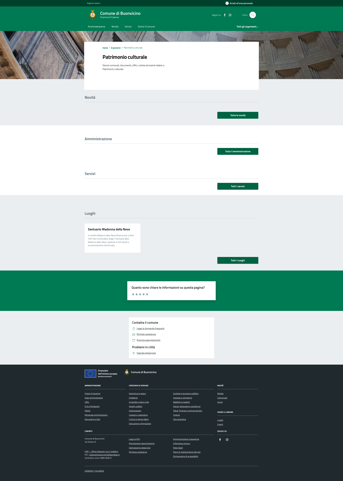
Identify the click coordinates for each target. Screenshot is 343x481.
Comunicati (222, 397)
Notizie (220, 393)
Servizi (128, 26)
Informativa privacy (181, 443)
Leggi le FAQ (134, 439)
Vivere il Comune (146, 26)
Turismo (176, 415)
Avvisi (220, 402)
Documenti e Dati (92, 419)
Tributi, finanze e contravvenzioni (187, 410)
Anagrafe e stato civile (139, 402)
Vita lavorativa (179, 419)
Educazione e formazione (140, 423)
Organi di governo (92, 393)
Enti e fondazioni (92, 406)
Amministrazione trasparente (186, 439)
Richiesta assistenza (138, 452)
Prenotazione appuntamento (141, 443)
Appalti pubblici (135, 406)
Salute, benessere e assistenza (186, 406)
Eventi (220, 424)
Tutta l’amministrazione (237, 151)
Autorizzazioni (135, 410)
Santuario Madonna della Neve (109, 229)
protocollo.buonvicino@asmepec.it (104, 454)
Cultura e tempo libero (139, 419)
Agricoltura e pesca (137, 393)
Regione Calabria (93, 3)
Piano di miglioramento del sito (186, 452)
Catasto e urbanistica (138, 415)
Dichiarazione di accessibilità (185, 456)
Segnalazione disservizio (139, 447)
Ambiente (133, 397)
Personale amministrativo (96, 415)
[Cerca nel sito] (252, 15)
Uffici (87, 402)
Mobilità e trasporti (181, 402)
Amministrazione (96, 26)
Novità (115, 26)
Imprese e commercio (182, 397)
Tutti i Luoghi (238, 260)
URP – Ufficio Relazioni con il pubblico (101, 451)
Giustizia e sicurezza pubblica (185, 393)
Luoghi (220, 420)
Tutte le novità (237, 115)
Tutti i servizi (238, 186)
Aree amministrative (94, 397)
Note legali (178, 447)
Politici (87, 410)
